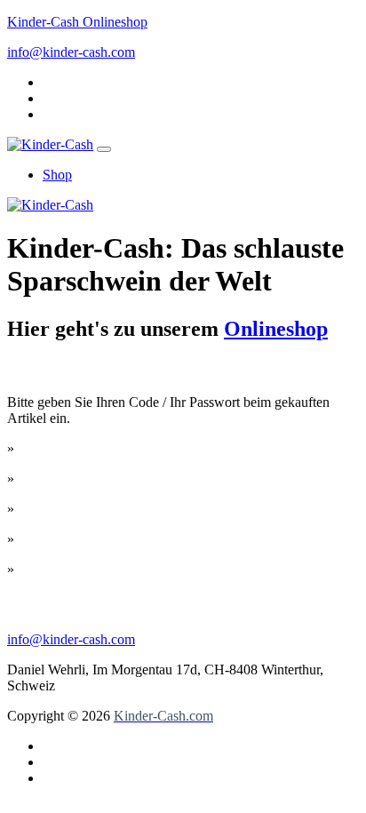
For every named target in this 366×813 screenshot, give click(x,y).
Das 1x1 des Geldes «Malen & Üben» (125, 478)
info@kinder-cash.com (71, 52)
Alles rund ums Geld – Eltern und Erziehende (146, 538)
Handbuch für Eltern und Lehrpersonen (128, 569)
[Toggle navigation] (104, 149)
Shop (57, 174)
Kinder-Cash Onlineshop (77, 21)
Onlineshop (276, 328)
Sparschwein (54, 448)
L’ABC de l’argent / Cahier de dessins (125, 508)
